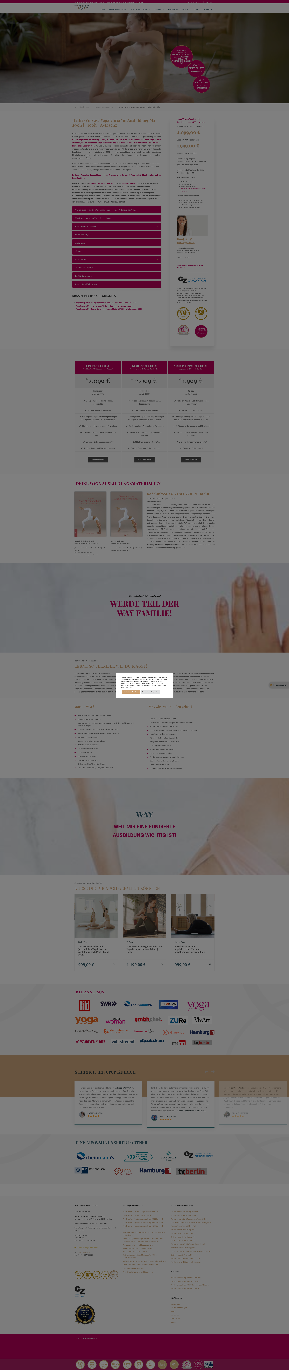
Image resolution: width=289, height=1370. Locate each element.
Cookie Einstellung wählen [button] (150, 692)
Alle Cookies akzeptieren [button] (131, 692)
